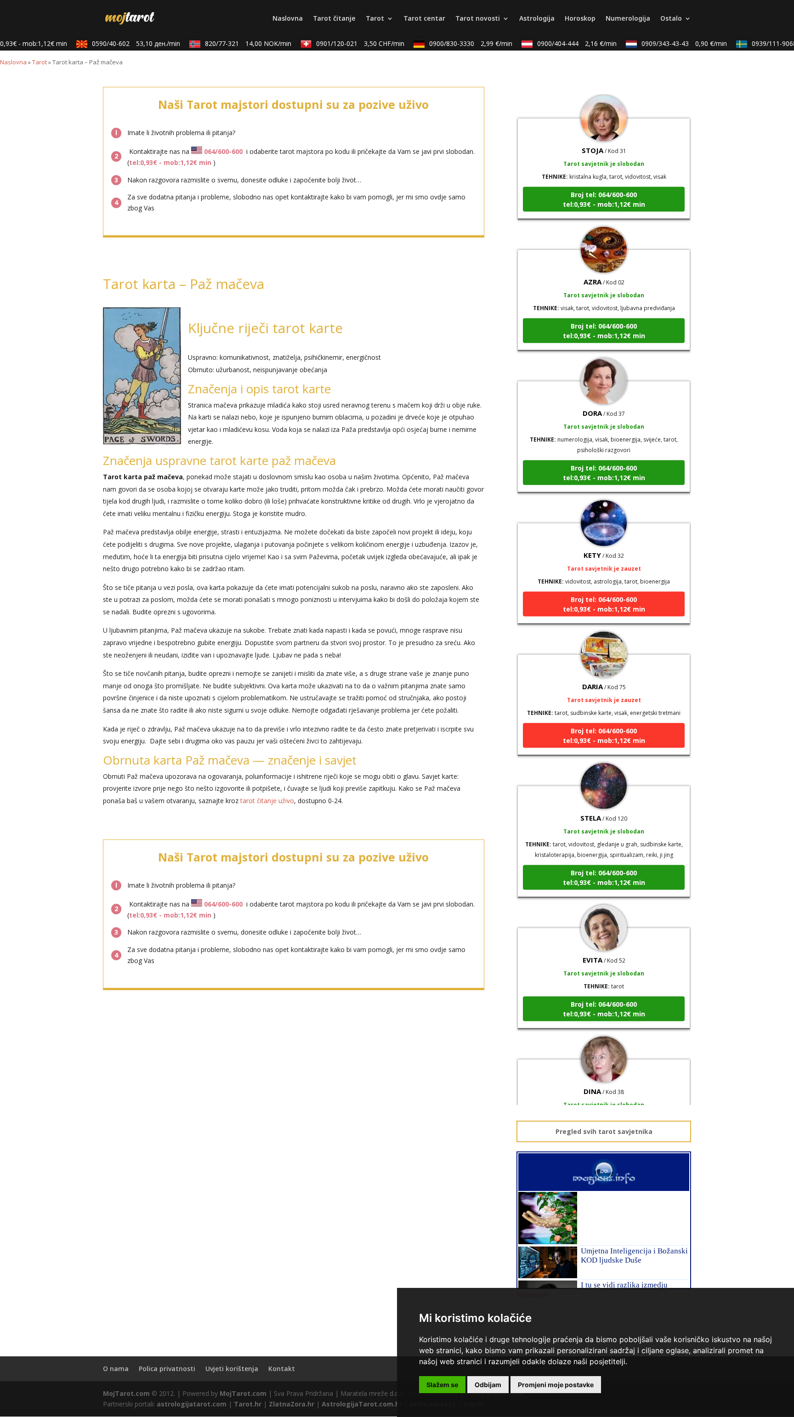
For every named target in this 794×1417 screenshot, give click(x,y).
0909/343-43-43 (673, 43)
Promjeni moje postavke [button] (556, 1385)
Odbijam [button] (488, 1385)
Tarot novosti (477, 19)
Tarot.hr (247, 1404)
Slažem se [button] (442, 1385)
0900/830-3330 (460, 43)
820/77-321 (237, 43)
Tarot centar (424, 19)
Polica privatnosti (167, 1368)
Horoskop (580, 19)
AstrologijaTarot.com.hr (362, 1404)
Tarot (375, 19)
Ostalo (671, 19)
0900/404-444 (566, 43)
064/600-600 (223, 151)
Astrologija (537, 19)
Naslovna (287, 19)
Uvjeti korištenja (231, 1368)
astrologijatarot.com (192, 1404)
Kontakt (281, 1368)
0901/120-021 (350, 43)
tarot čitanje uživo (267, 800)
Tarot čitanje (334, 19)
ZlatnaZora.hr (291, 1404)
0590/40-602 (125, 43)
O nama (116, 1368)
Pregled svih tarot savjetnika (604, 1131)
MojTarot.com (126, 1393)
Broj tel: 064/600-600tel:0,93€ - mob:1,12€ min (604, 183)
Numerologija (628, 19)
